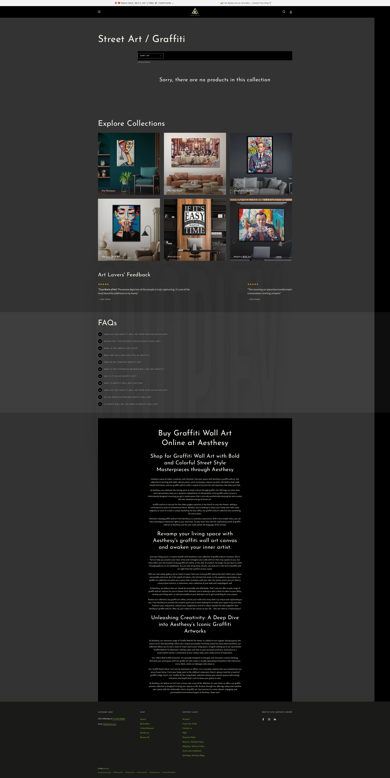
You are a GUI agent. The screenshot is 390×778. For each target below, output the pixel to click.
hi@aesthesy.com (109, 724)
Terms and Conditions (192, 750)
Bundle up (144, 732)
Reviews (186, 719)
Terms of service (142, 772)
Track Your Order (190, 723)
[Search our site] (284, 12)
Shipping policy (155, 772)
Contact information (168, 772)
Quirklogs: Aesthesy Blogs (194, 755)
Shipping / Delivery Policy (193, 746)
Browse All (144, 737)
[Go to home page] (195, 12)
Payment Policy (189, 737)
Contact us (187, 728)
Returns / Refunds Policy (193, 741)
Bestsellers (145, 723)
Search (143, 719)
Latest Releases (147, 728)
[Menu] (99, 12)
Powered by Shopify (104, 772)
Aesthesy (106, 768)
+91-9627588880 (119, 718)
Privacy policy (130, 772)
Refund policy (118, 772)
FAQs (185, 732)
